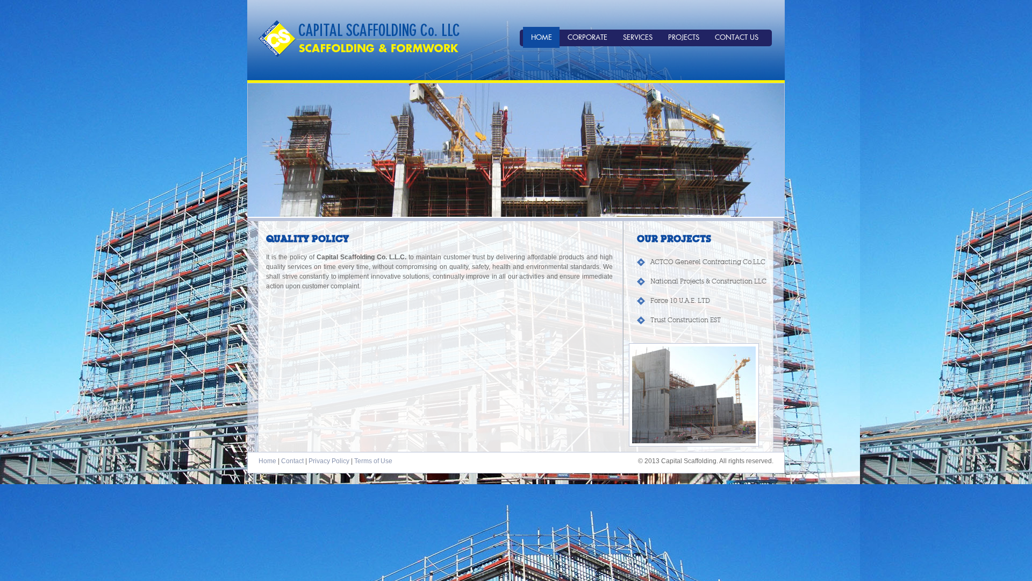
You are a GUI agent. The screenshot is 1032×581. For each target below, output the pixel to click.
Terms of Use (373, 461)
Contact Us (736, 37)
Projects (683, 37)
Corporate (587, 37)
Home (541, 37)
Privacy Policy (329, 461)
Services (638, 37)
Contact (292, 461)
